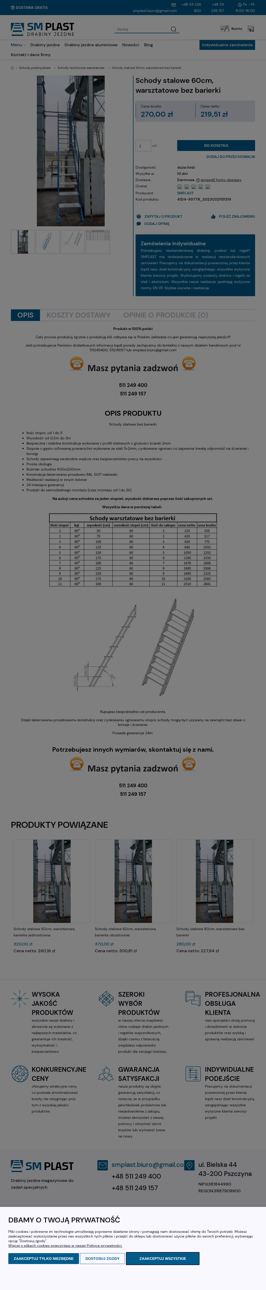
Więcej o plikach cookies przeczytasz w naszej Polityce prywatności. (65, 1245)
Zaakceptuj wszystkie (162, 1258)
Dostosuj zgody (102, 1258)
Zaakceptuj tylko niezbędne (44, 1258)
